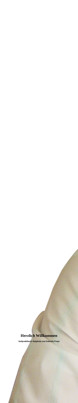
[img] (39, 201)
